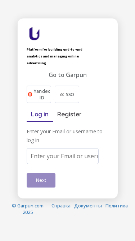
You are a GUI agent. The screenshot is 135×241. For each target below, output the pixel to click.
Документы (88, 205)
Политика (116, 205)
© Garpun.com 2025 (28, 209)
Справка (61, 205)
